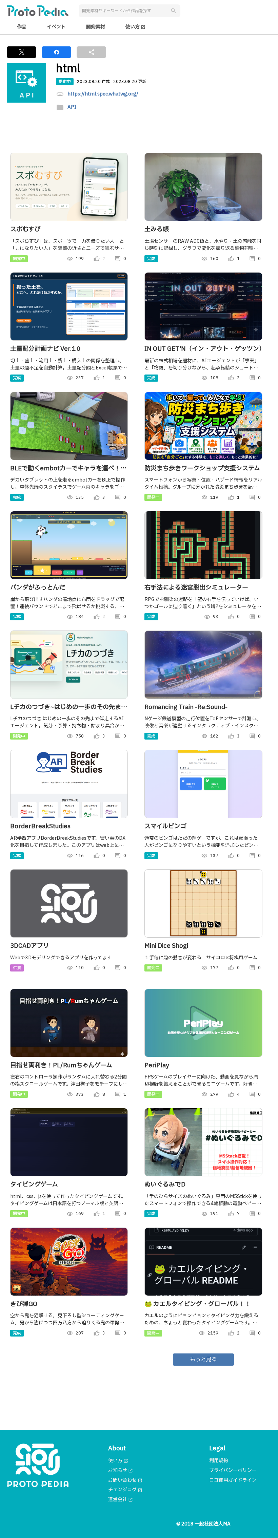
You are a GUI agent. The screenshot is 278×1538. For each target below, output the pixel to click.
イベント (56, 26)
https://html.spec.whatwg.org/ (102, 94)
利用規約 (218, 1460)
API (71, 107)
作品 (21, 26)
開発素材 (95, 26)
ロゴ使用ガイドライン (233, 1480)
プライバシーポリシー (233, 1470)
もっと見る (203, 1359)
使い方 (135, 26)
